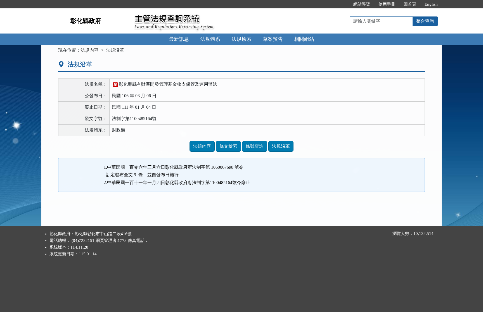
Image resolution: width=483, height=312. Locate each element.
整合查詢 (425, 21)
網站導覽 (361, 4)
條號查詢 (255, 146)
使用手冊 (386, 4)
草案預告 (273, 39)
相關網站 (304, 39)
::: (343, 4)
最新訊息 (179, 39)
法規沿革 (281, 146)
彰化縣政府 (85, 20)
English (431, 4)
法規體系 (210, 39)
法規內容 (89, 50)
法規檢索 (241, 39)
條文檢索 (228, 146)
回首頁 (410, 4)
